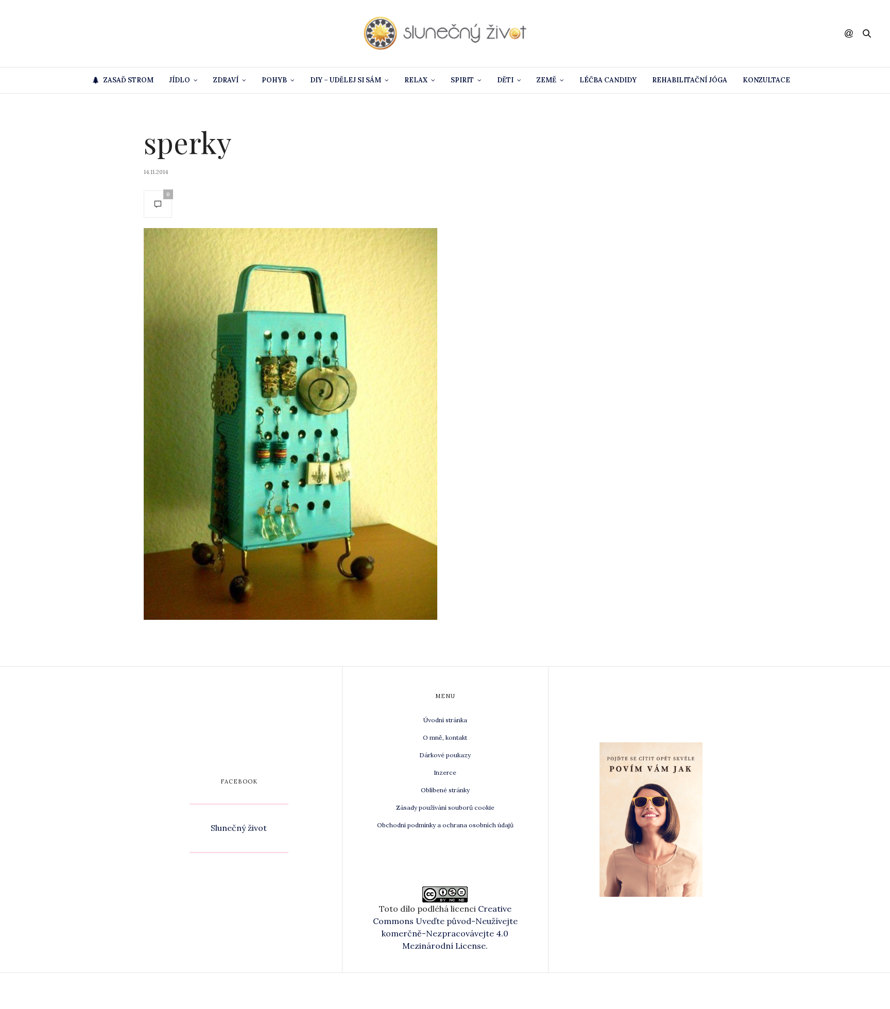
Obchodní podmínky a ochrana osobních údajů (445, 825)
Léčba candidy (608, 80)
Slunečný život (239, 828)
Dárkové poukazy (445, 755)
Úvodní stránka (445, 720)
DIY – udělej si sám (345, 80)
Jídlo (179, 80)
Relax (415, 80)
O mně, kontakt (445, 737)
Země (546, 80)
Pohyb (274, 80)
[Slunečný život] (445, 33)
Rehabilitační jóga (689, 80)
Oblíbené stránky (445, 790)
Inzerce (445, 772)
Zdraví (225, 80)
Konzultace (766, 80)
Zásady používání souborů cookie (445, 807)
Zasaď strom (128, 80)
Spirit (462, 80)
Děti (505, 80)
